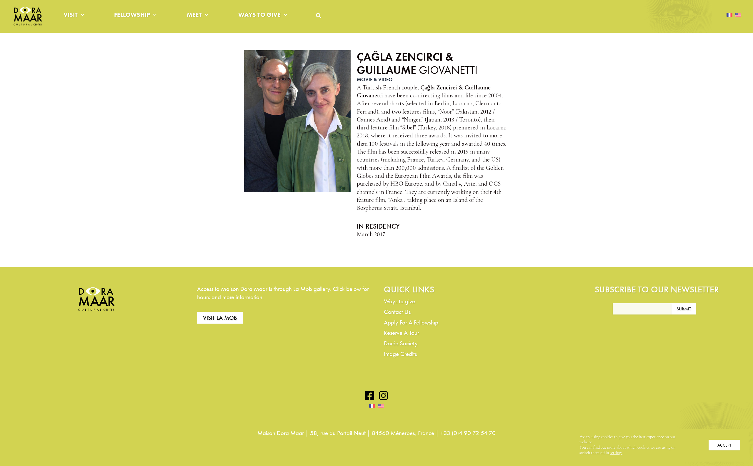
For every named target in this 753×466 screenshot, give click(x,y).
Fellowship (132, 15)
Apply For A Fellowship (411, 322)
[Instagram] (383, 395)
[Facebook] (369, 395)
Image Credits (400, 353)
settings (616, 453)
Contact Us (397, 311)
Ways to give (259, 15)
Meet (194, 15)
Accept (724, 445)
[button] (81, 14)
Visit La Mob (220, 318)
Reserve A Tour (401, 332)
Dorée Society (401, 343)
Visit (71, 15)
